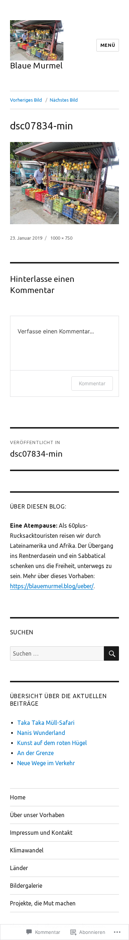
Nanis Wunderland (41, 733)
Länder (19, 868)
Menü (107, 45)
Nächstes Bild (64, 99)
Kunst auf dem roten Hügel (52, 743)
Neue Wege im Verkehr (46, 763)
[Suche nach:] (57, 653)
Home (17, 797)
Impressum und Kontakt (41, 832)
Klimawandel (26, 850)
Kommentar (92, 383)
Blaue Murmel (36, 65)
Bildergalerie (26, 885)
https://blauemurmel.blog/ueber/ (52, 586)
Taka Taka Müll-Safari (46, 722)
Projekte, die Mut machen (43, 903)
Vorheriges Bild (26, 99)
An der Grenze (35, 753)
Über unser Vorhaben (37, 815)
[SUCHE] (111, 653)
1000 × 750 (61, 237)
